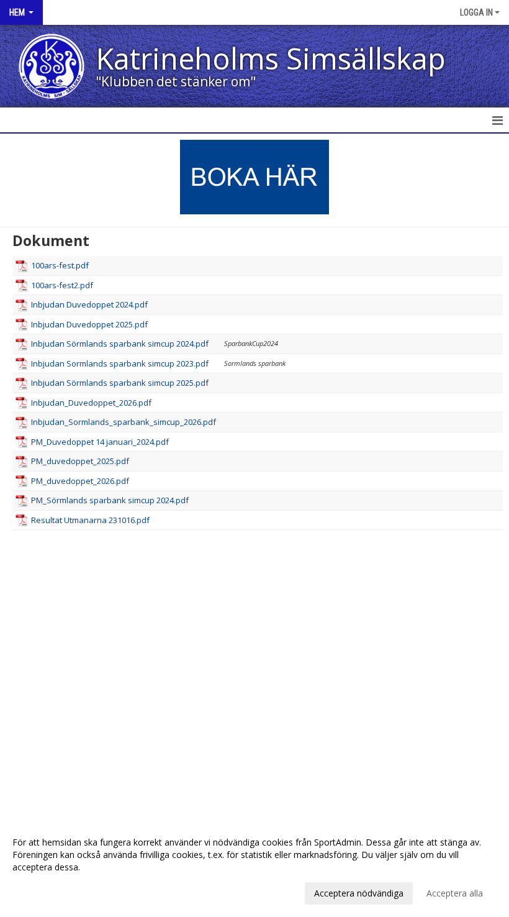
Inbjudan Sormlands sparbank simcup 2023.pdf (120, 363)
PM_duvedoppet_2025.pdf (80, 461)
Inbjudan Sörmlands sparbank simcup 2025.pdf (120, 382)
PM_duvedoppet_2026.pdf (80, 480)
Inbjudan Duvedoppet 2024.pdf (89, 304)
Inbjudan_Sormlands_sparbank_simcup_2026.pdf (123, 421)
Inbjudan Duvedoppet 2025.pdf (89, 324)
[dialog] (254, 867)
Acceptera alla (454, 893)
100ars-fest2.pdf (62, 285)
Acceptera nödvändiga (358, 893)
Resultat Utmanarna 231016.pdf (90, 520)
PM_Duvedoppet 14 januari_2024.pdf (100, 441)
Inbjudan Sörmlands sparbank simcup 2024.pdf (120, 343)
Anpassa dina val (45, 891)
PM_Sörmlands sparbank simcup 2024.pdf (110, 500)
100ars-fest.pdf (60, 265)
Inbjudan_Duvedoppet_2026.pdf (91, 402)
